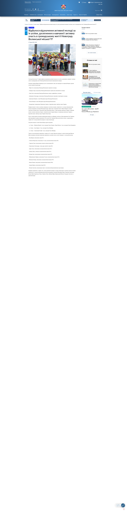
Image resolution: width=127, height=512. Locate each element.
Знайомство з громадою (36, 14)
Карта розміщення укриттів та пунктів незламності (61, 20)
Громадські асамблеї (84, 20)
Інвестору (69, 14)
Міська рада (47, 14)
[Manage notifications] (124, 509)
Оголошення (45, 20)
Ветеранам (97, 20)
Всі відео (92, 114)
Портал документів (36, 1)
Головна (26, 24)
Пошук (84, 2)
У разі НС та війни (34, 20)
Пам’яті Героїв (83, 14)
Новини (26, 14)
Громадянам (55, 14)
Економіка (62, 14)
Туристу (75, 14)
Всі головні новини (92, 52)
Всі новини (31, 24)
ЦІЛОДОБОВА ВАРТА (35, 10)
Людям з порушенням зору (96, 2)
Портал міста (28, 1)
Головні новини (36, 24)
